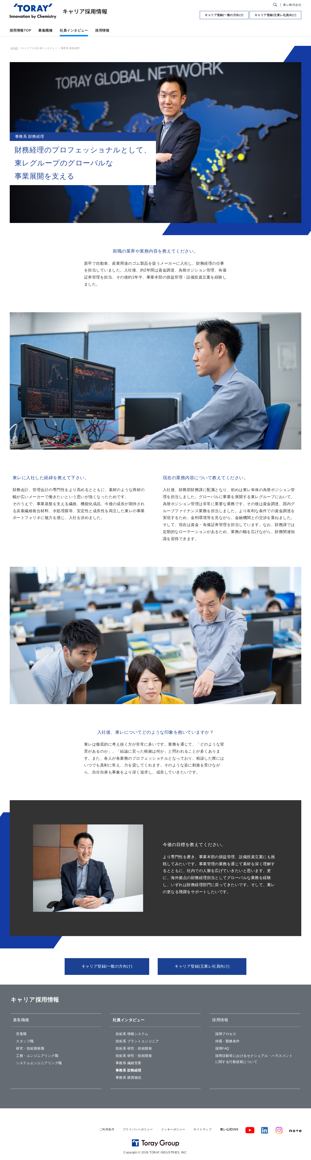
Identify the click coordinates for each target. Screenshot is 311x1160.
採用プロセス (225, 1034)
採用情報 (102, 30)
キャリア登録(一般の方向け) (224, 15)
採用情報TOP (20, 30)
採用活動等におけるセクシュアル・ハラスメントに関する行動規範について (254, 1059)
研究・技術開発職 (30, 1048)
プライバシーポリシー (138, 1129)
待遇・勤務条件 (227, 1041)
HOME (14, 48)
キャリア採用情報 (35, 999)
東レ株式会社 (292, 5)
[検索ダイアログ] (275, 4)
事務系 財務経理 (128, 1070)
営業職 (21, 1034)
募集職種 (45, 30)
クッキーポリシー (173, 1129)
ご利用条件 (106, 1129)
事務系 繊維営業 (128, 1063)
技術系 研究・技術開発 (134, 1048)
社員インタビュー (74, 30)
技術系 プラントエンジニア (137, 1041)
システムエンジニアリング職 (39, 1063)
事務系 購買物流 (128, 1077)
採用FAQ (222, 1048)
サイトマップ (202, 1129)
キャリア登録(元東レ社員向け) (275, 15)
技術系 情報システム (132, 1034)
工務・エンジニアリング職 (37, 1056)
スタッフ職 (25, 1041)
